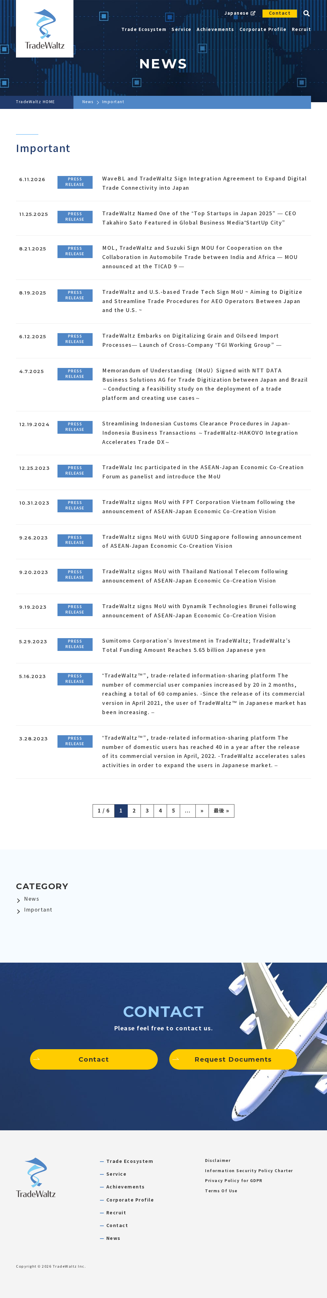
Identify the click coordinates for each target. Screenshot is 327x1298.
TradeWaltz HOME (35, 102)
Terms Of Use (221, 1191)
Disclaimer (218, 1160)
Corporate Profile (130, 1200)
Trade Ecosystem (130, 1161)
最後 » (221, 811)
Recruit (116, 1213)
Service (116, 1174)
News (88, 102)
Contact (280, 13)
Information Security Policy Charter (249, 1171)
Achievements (125, 1187)
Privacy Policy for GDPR (233, 1181)
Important (38, 910)
